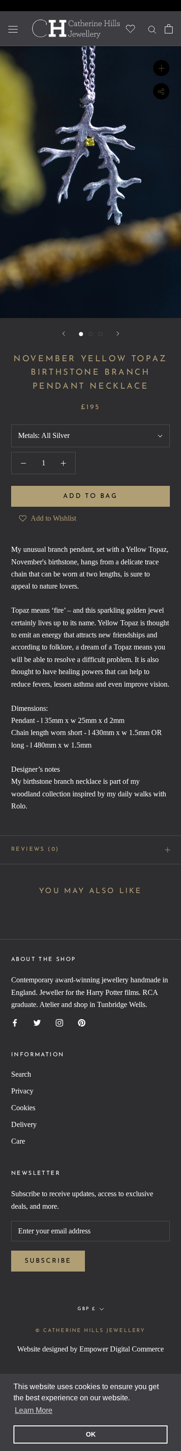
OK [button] (91, 1434)
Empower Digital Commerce (121, 1349)
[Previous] (63, 333)
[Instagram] (59, 1022)
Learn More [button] (33, 1410)
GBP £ (87, 1309)
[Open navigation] (13, 28)
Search (21, 1074)
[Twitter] (37, 1022)
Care (18, 1141)
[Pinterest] (81, 1022)
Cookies (23, 1108)
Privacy (22, 1091)
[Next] (117, 333)
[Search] (152, 29)
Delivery (24, 1124)
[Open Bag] (169, 28)
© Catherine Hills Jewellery (90, 1330)
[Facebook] (15, 1022)
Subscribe (48, 1261)
